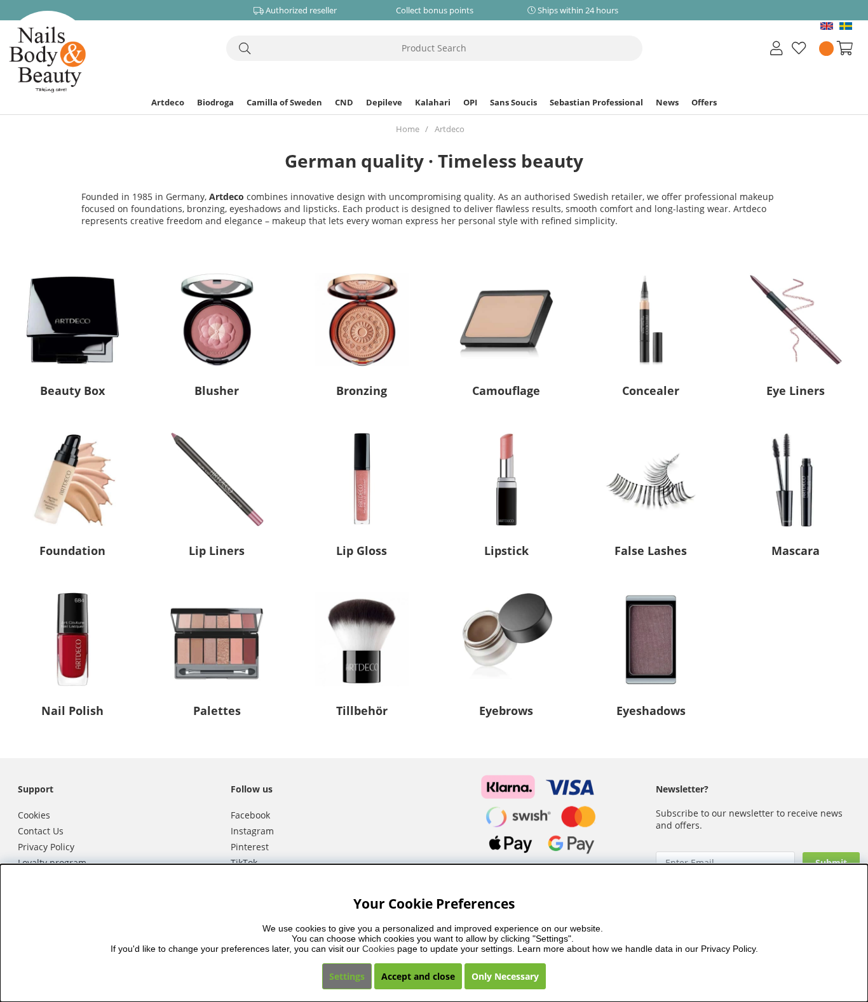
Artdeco (167, 102)
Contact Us (41, 831)
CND (344, 102)
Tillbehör (362, 710)
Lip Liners (217, 550)
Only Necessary (505, 976)
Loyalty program (52, 863)
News (667, 102)
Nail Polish (72, 710)
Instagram (252, 831)
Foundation (72, 550)
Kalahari (433, 102)
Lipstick (506, 550)
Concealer (650, 390)
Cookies (34, 815)
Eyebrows (506, 710)
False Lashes (650, 550)
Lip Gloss (361, 550)
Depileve (384, 102)
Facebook (250, 815)
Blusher (216, 390)
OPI (470, 102)
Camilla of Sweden (284, 102)
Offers (704, 102)
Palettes (217, 710)
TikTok (244, 863)
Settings (347, 976)
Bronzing (361, 390)
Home (407, 129)
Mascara (795, 550)
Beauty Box (72, 390)
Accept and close (418, 976)
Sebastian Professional (596, 102)
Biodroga (215, 102)
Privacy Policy (46, 847)
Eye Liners (795, 390)
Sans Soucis (513, 102)
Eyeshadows (651, 710)
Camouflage (506, 390)
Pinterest (250, 847)
